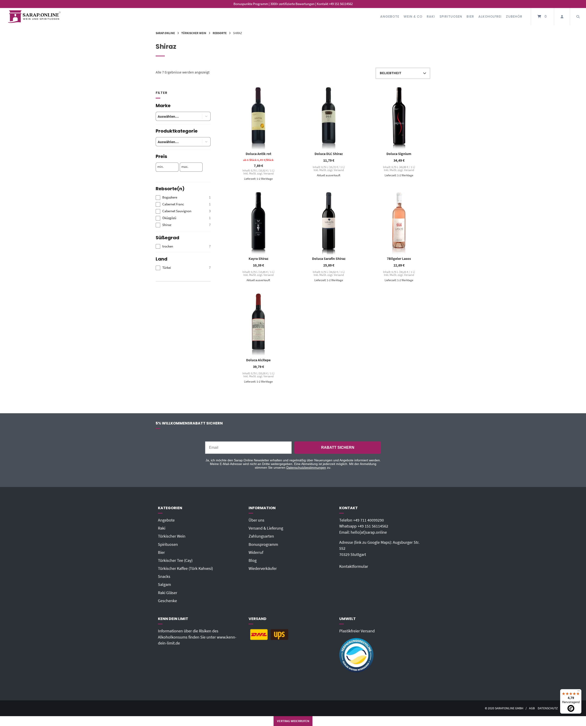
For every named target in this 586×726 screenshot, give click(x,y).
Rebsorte (220, 33)
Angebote (389, 16)
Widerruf (256, 552)
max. (184, 167)
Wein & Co (413, 16)
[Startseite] (34, 16)
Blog (253, 560)
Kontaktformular (353, 566)
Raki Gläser (167, 592)
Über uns (256, 520)
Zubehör (514, 16)
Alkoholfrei (490, 16)
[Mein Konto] (562, 16)
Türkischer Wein (193, 33)
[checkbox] (183, 197)
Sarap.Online (165, 33)
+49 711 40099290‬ (368, 520)
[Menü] (578, 692)
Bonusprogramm (263, 544)
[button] (206, 116)
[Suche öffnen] (578, 16)
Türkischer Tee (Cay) (175, 560)
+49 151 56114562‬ (373, 526)
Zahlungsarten (261, 536)
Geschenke (167, 600)
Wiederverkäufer (263, 568)
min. (160, 167)
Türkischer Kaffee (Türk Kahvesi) (185, 568)
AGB (532, 708)
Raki (431, 16)
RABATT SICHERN (337, 447)
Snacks (164, 576)
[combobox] (175, 116)
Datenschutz (548, 708)
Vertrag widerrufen (293, 721)
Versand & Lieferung (266, 528)
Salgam (164, 584)
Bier (470, 16)
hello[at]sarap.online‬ (369, 532)
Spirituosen (451, 16)
